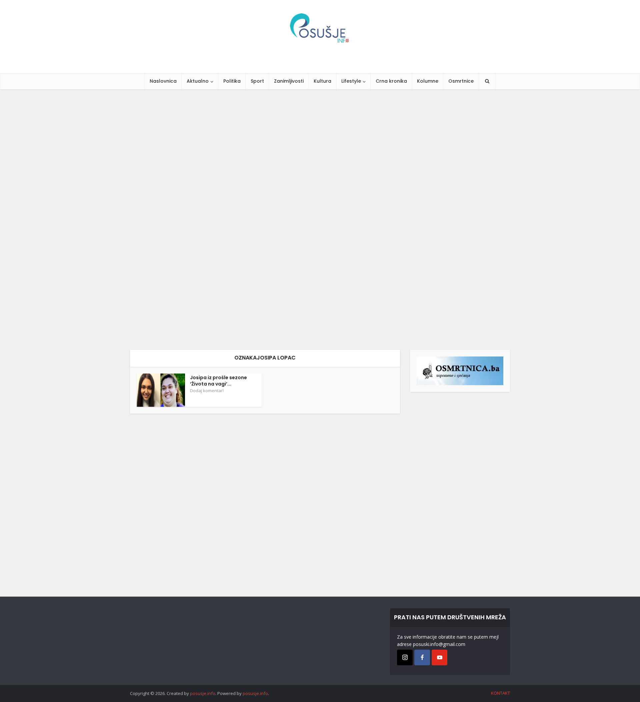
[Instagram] (405, 657)
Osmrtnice (461, 81)
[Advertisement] (200, 219)
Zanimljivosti (289, 81)
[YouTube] (439, 657)
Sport (257, 81)
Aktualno (198, 81)
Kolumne (427, 81)
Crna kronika (391, 81)
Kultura (322, 81)
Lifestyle (351, 81)
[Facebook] (422, 657)
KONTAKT (500, 693)
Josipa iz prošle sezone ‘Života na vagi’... (218, 380)
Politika (232, 81)
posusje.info (202, 693)
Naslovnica (163, 81)
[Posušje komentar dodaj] (460, 370)
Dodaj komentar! (207, 391)
